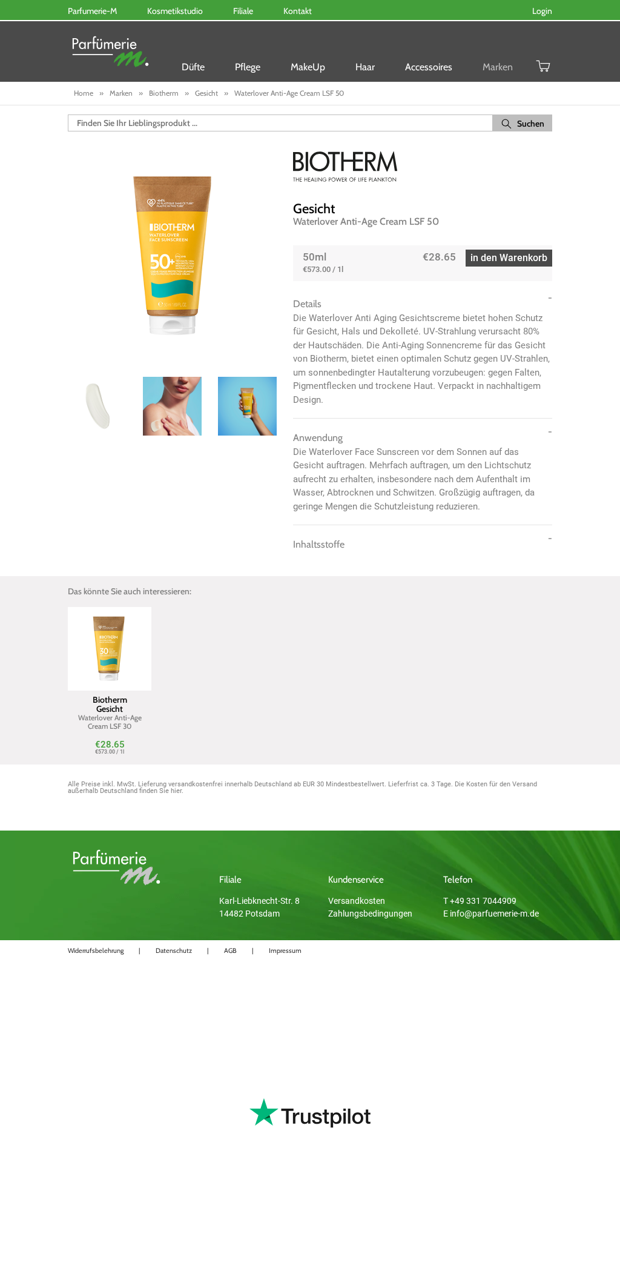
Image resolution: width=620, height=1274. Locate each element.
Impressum (285, 950)
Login (542, 10)
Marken (498, 67)
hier (176, 791)
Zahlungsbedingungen (370, 913)
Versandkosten (356, 901)
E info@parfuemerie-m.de (491, 913)
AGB (230, 950)
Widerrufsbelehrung (96, 950)
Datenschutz (174, 950)
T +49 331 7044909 (479, 901)
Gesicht (314, 209)
